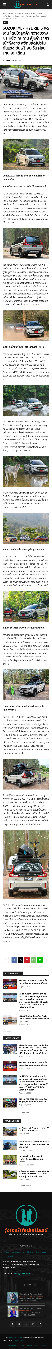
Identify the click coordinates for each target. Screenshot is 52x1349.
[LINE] (40, 960)
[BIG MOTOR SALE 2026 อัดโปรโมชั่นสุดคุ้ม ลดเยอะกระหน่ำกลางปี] (10, 1102)
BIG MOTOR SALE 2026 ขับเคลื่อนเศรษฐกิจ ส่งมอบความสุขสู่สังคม (33, 982)
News (11, 13)
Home (5, 13)
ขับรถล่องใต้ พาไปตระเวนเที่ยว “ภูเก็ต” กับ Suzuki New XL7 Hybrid (31, 1159)
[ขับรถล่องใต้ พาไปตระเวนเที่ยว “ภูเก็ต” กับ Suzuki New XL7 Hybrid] (10, 1160)
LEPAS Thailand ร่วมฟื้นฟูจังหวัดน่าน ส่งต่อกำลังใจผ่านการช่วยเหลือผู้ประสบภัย (34, 1019)
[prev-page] (4, 1030)
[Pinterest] (27, 960)
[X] (20, 960)
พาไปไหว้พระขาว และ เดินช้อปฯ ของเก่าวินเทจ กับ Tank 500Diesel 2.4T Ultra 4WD (34, 1144)
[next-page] (9, 1030)
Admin (7, 60)
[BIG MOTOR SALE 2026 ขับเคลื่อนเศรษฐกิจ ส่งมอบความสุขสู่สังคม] (10, 984)
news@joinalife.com (22, 1273)
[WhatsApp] (33, 960)
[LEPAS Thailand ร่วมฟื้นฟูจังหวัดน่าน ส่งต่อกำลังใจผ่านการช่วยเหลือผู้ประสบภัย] (10, 1020)
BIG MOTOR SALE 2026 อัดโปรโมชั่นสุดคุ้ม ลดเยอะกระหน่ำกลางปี (33, 1100)
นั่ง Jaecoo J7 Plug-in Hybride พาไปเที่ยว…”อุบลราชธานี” (34, 1129)
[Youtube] (39, 1324)
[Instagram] (19, 1324)
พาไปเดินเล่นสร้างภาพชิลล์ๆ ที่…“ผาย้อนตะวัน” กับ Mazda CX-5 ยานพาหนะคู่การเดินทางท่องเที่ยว (34, 1174)
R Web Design (20, 1340)
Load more (25, 1112)
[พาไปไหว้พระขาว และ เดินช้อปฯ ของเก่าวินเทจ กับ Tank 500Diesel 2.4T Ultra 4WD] (10, 1145)
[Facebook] (14, 960)
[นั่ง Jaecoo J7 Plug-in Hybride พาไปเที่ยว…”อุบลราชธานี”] (10, 1131)
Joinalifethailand (15, 1337)
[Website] (32, 1324)
